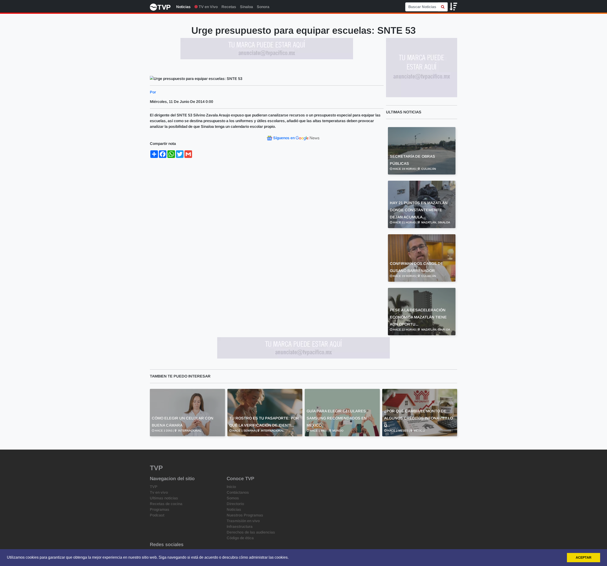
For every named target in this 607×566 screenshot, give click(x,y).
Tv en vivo (159, 492)
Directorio (235, 504)
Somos (233, 498)
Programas (159, 509)
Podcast (157, 515)
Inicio (231, 487)
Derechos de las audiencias (251, 532)
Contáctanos (238, 492)
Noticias (183, 7)
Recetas (228, 7)
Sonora (263, 7)
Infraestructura (240, 527)
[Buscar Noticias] (443, 6)
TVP (153, 487)
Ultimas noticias (164, 498)
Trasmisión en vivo (243, 521)
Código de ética (240, 538)
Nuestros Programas (245, 515)
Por (153, 92)
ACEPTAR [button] (583, 557)
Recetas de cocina (166, 504)
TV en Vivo (208, 7)
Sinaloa (246, 7)
